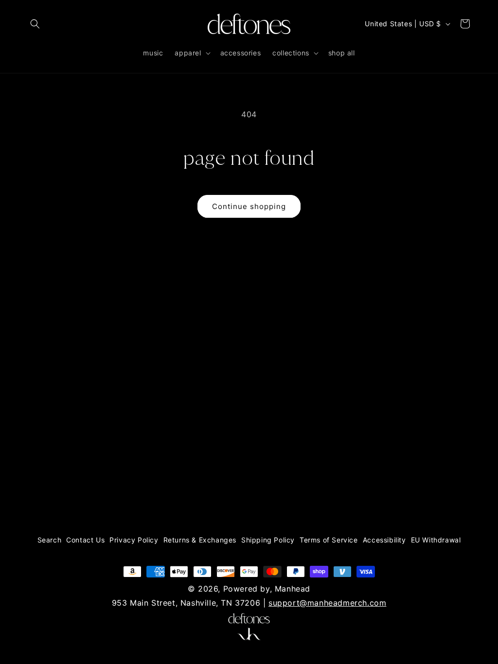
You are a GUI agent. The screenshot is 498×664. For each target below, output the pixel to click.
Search (49, 540)
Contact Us (85, 540)
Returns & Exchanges (199, 540)
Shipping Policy (268, 540)
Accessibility (384, 540)
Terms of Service (329, 540)
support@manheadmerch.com (327, 603)
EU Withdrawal (436, 540)
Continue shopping (249, 206)
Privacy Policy (133, 540)
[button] (35, 24)
